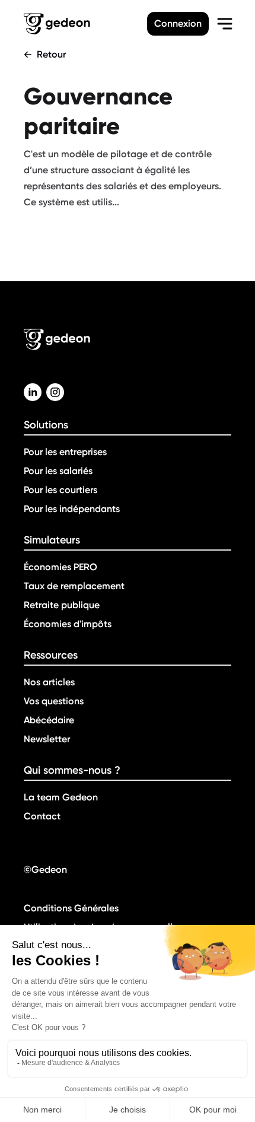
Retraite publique (62, 605)
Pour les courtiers (60, 489)
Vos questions (54, 701)
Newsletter (47, 739)
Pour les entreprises (65, 451)
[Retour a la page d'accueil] (85, 23)
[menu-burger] (224, 23)
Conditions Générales (71, 908)
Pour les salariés (58, 470)
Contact (42, 816)
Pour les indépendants (72, 508)
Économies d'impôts (67, 624)
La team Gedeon (61, 797)
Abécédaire (49, 720)
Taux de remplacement (74, 586)
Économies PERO (60, 567)
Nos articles (49, 682)
